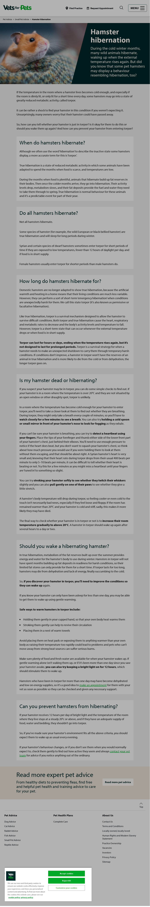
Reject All (66, 880)
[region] (48, 884)
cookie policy (14, 897)
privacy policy (27, 897)
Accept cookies (66, 873)
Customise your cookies (66, 888)
